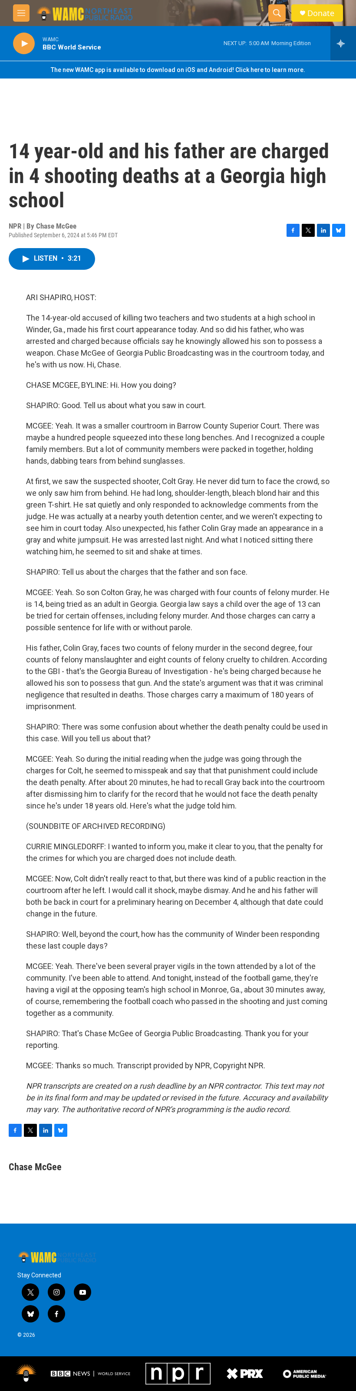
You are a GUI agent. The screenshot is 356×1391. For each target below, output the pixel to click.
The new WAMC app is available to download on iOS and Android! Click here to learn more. (178, 69)
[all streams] (343, 43)
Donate (320, 13)
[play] (24, 44)
